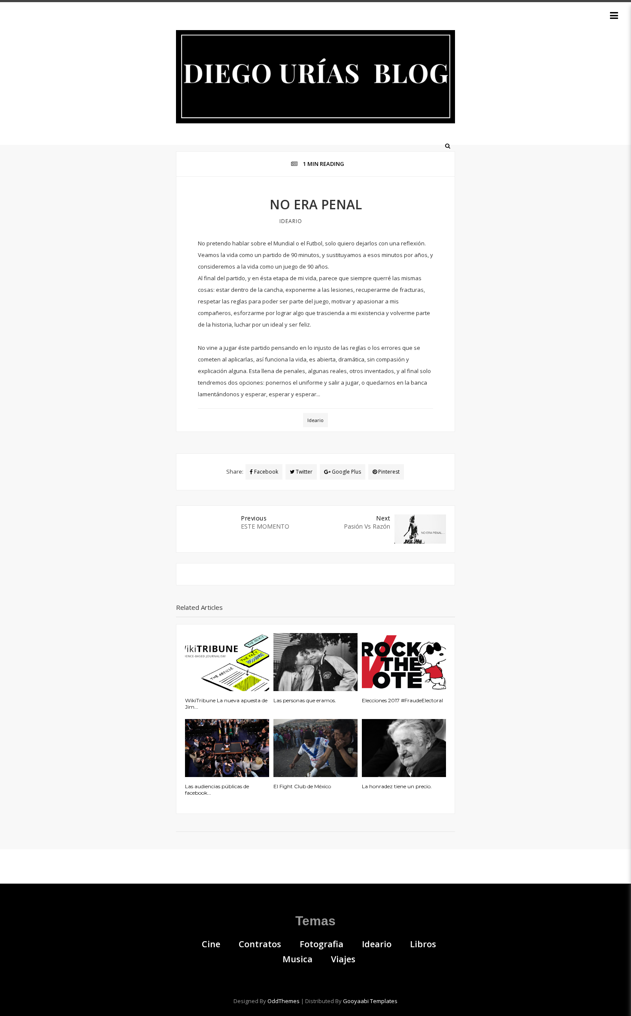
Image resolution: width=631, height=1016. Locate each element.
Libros (423, 944)
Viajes (343, 959)
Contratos (260, 944)
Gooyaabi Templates (370, 1001)
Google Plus (346, 471)
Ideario (290, 221)
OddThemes (283, 1001)
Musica (297, 959)
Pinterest (388, 471)
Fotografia (321, 944)
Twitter (303, 471)
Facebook (265, 471)
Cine (211, 944)
